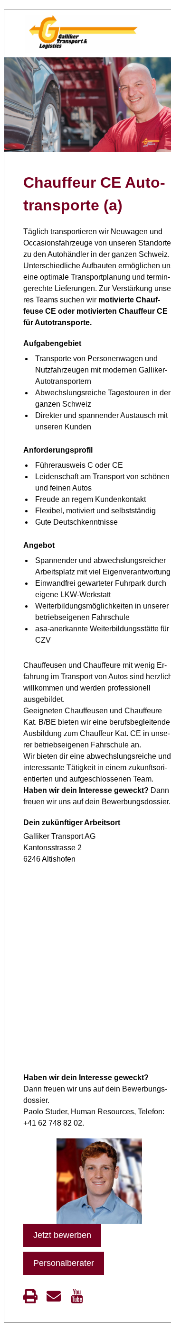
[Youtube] (77, 1296)
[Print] (30, 1296)
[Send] (54, 1296)
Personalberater (63, 1263)
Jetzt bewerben (62, 1235)
